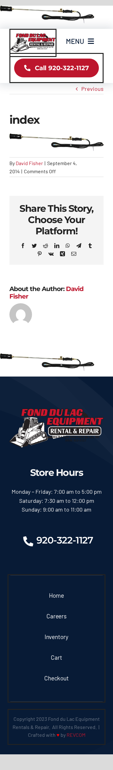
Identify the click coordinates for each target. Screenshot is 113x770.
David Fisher (29, 163)
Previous (92, 88)
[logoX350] (33, 36)
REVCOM (76, 735)
